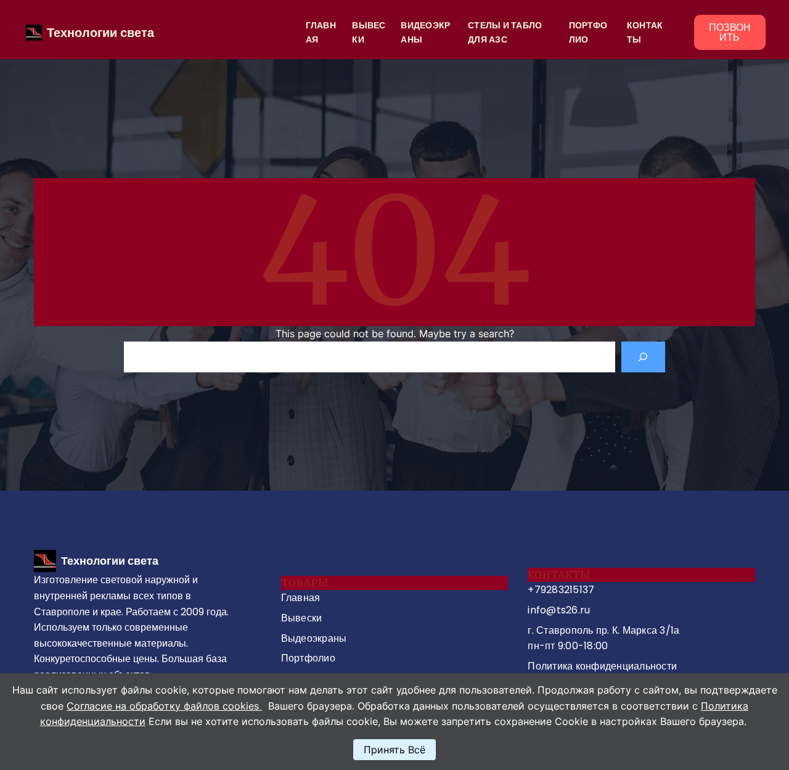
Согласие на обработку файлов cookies (164, 706)
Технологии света (100, 32)
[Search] (643, 357)
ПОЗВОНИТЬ (730, 32)
